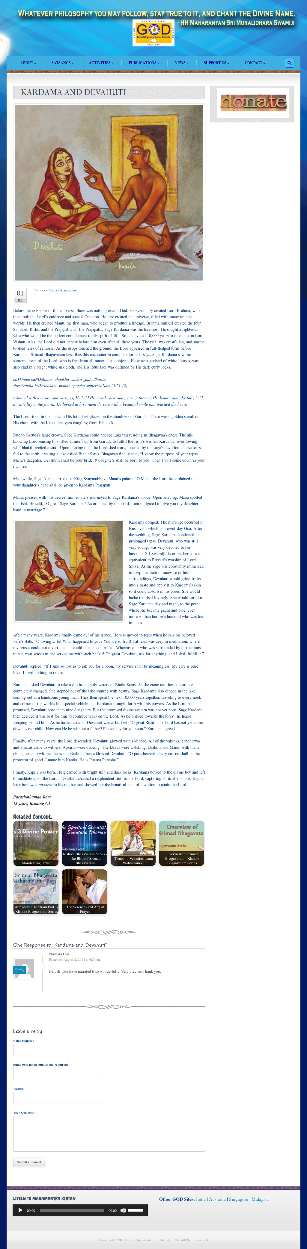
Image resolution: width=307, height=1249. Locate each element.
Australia (217, 1199)
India (201, 1199)
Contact (255, 62)
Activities (101, 62)
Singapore (238, 1199)
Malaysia (260, 1199)
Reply (19, 969)
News (181, 62)
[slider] (136, 1209)
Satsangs (62, 62)
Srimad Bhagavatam (63, 290)
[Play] (20, 1210)
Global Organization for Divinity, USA (153, 37)
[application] (80, 1210)
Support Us (216, 62)
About (28, 62)
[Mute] (123, 1210)
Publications (144, 62)
